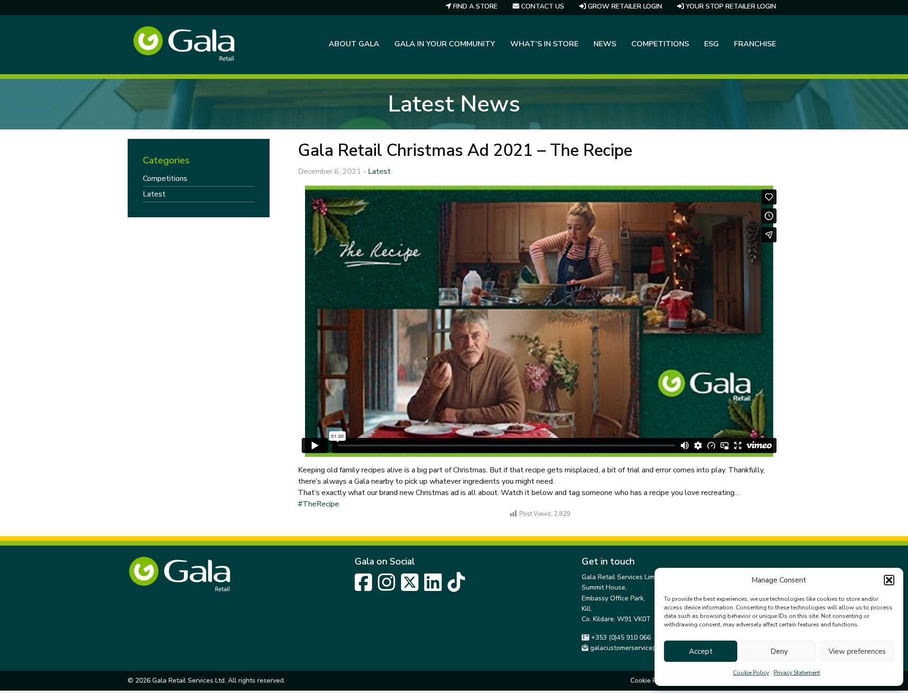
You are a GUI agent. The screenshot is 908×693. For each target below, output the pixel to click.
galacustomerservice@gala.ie (634, 647)
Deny (779, 651)
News (605, 44)
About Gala (354, 44)
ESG (711, 44)
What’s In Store (544, 44)
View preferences (857, 651)
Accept (701, 651)
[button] (889, 580)
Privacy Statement (797, 672)
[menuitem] (354, 45)
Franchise (755, 44)
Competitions (660, 44)
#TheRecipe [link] (318, 504)
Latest (379, 171)
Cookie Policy (751, 672)
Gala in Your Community (444, 44)
